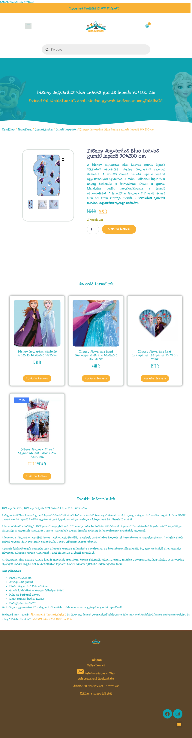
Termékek (25, 129)
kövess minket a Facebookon (52, 619)
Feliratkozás (96, 665)
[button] (28, 26)
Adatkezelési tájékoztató (96, 679)
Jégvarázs (38, 614)
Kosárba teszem (119, 229)
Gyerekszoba (44, 129)
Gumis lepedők (66, 129)
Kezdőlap (8, 129)
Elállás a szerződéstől (96, 694)
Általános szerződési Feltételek (96, 686)
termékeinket (56, 614)
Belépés (96, 660)
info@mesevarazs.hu (100, 673)
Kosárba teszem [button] (37, 378)
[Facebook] (167, 714)
